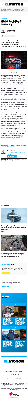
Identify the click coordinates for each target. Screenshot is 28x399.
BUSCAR (5, 286)
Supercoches (4, 18)
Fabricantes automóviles (17, 160)
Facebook (4, 146)
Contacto (20, 371)
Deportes (3, 160)
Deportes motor (8, 160)
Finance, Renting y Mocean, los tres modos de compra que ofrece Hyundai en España (13, 227)
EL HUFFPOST (10, 301)
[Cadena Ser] (24, 379)
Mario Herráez (11, 30)
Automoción (11, 159)
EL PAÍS (15, 301)
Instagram (12, 146)
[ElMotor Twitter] (13, 375)
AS (17, 301)
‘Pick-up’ (7, 0)
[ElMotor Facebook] (11, 375)
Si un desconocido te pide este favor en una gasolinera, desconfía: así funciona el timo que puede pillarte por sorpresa (8, 344)
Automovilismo (17, 159)
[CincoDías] (12, 379)
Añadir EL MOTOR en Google (9, 35)
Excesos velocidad (20, 0)
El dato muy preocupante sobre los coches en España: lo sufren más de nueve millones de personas (13, 254)
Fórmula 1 (25, 160)
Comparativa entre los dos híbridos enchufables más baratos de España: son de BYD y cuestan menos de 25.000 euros (20, 344)
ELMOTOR (4, 301)
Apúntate (6, 272)
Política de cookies (9, 371)
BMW (3, 162)
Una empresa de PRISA (14, 394)
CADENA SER (22, 301)
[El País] (4, 379)
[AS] (7, 379)
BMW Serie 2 (23, 159)
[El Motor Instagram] (15, 375)
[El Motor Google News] (19, 375)
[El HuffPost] (19, 379)
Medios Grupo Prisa (14, 397)
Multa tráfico (12, 0)
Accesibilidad (15, 371)
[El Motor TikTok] (16, 375)
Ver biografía (11, 156)
